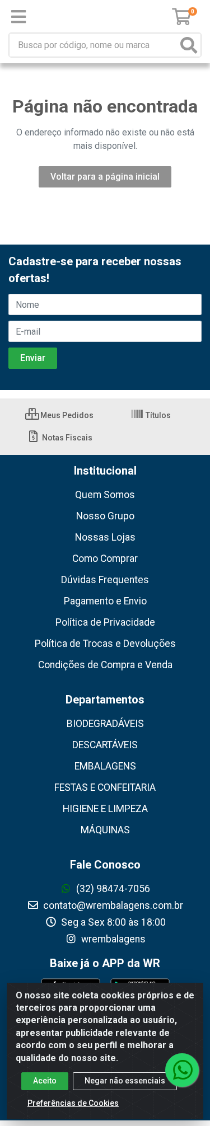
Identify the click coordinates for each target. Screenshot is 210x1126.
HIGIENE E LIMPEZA (105, 808)
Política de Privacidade (105, 622)
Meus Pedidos (66, 415)
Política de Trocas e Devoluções (105, 643)
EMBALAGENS (105, 766)
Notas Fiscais (66, 437)
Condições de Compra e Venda (105, 664)
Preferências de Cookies (73, 1103)
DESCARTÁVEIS (105, 744)
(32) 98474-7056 (112, 888)
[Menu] (18, 17)
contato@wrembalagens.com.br (112, 905)
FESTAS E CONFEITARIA (105, 787)
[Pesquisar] (188, 45)
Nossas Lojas (105, 537)
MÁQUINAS (105, 830)
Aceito (45, 1080)
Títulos (157, 415)
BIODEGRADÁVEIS (105, 723)
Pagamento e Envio (105, 601)
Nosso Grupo (105, 516)
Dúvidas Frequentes (105, 579)
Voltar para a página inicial (105, 176)
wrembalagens (112, 939)
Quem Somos (105, 494)
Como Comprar (105, 558)
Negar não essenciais (125, 1080)
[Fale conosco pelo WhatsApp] (182, 1070)
